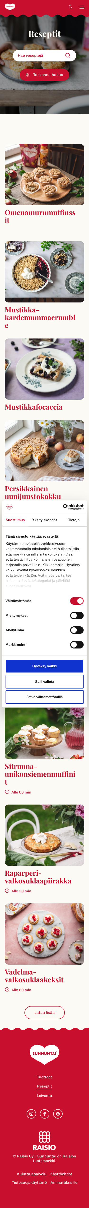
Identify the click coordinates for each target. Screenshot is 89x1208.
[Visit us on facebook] (44, 1114)
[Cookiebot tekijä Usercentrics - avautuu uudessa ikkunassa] (63, 507)
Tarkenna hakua (48, 74)
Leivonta (44, 1095)
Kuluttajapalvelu (32, 1174)
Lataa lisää (44, 1012)
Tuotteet (44, 1077)
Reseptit (44, 1086)
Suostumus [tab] (15, 520)
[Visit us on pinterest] (58, 1114)
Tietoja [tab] (74, 520)
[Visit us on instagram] (31, 1114)
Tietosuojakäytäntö (29, 1182)
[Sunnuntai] (19, 7)
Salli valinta (44, 682)
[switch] (77, 615)
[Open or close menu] (82, 7)
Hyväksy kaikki (44, 666)
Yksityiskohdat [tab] (44, 520)
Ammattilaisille (64, 1182)
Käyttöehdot (61, 1174)
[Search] (70, 7)
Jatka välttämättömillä (45, 697)
